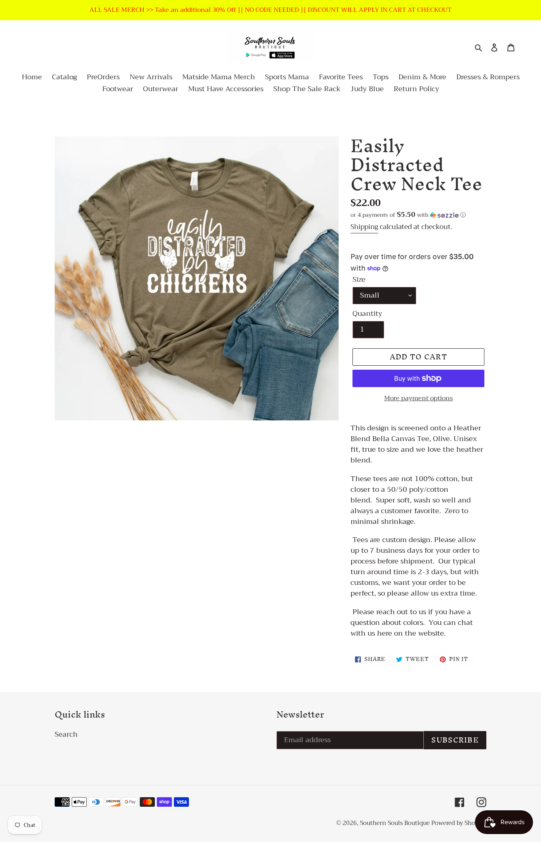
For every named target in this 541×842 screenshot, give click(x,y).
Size (359, 279)
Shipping (364, 227)
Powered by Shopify (458, 823)
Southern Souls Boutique (395, 823)
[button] (408, 215)
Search (66, 734)
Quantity (367, 313)
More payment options (418, 398)
